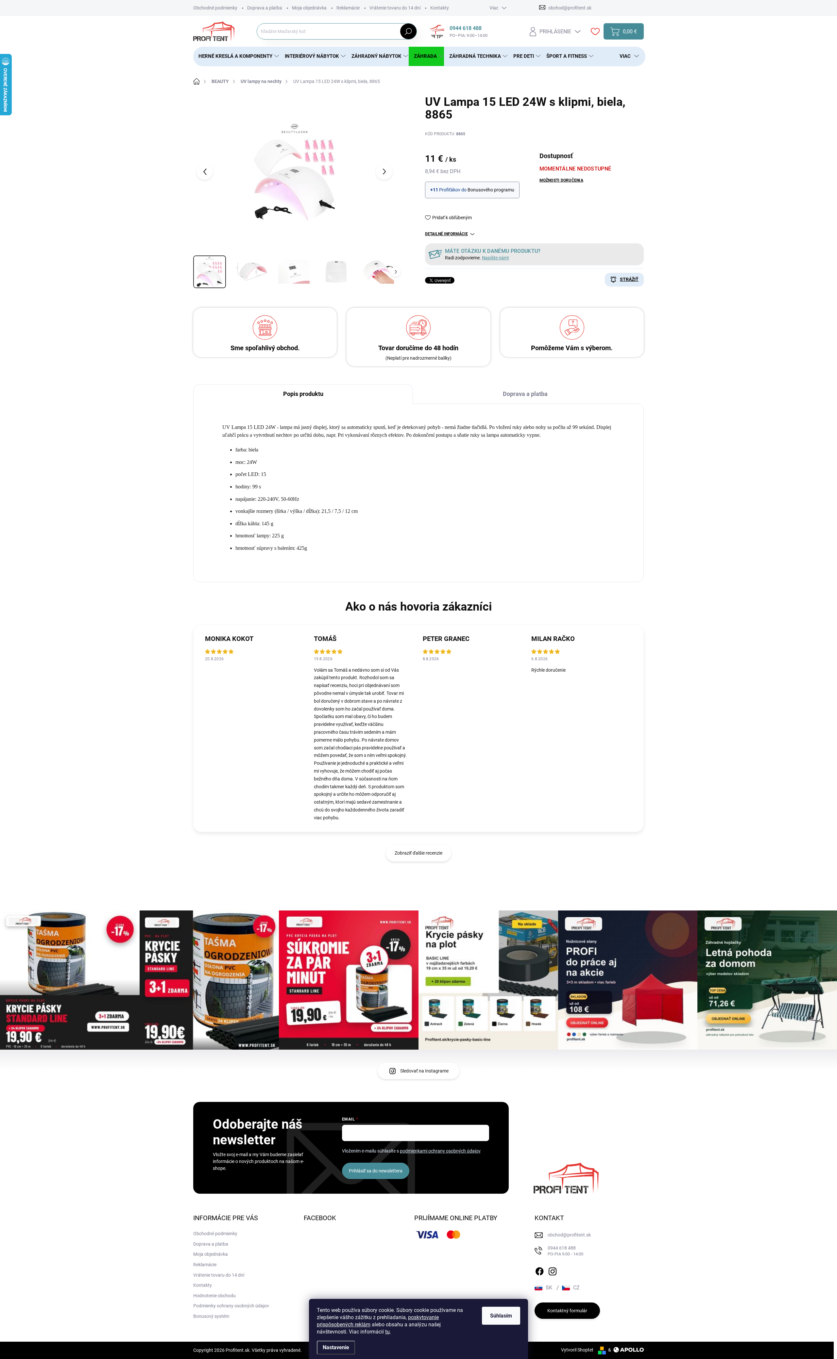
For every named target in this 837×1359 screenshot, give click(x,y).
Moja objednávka (309, 7)
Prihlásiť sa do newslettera (375, 1170)
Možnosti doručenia (561, 180)
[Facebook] (539, 1270)
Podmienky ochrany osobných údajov (231, 1305)
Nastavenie (336, 1347)
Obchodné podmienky (215, 7)
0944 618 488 (565, 1251)
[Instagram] (552, 1270)
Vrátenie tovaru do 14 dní (394, 7)
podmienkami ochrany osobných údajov (440, 1151)
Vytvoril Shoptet (577, 1349)
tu (387, 1332)
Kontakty (439, 7)
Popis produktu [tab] (303, 393)
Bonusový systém (211, 1316)
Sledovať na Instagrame (424, 1070)
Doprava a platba (264, 7)
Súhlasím (501, 1316)
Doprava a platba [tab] (525, 393)
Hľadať (408, 31)
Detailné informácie (446, 234)
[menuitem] (236, 56)
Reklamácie (348, 7)
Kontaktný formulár (567, 1310)
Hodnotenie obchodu (214, 1295)
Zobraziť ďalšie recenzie (418, 853)
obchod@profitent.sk (569, 1234)
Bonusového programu (491, 189)
